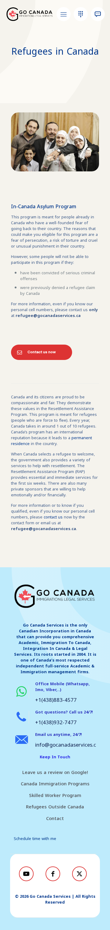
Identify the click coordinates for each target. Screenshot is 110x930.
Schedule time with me (35, 838)
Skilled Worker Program (55, 795)
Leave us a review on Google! (55, 772)
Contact (55, 818)
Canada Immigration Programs (55, 784)
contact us (54, 517)
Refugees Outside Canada (55, 807)
